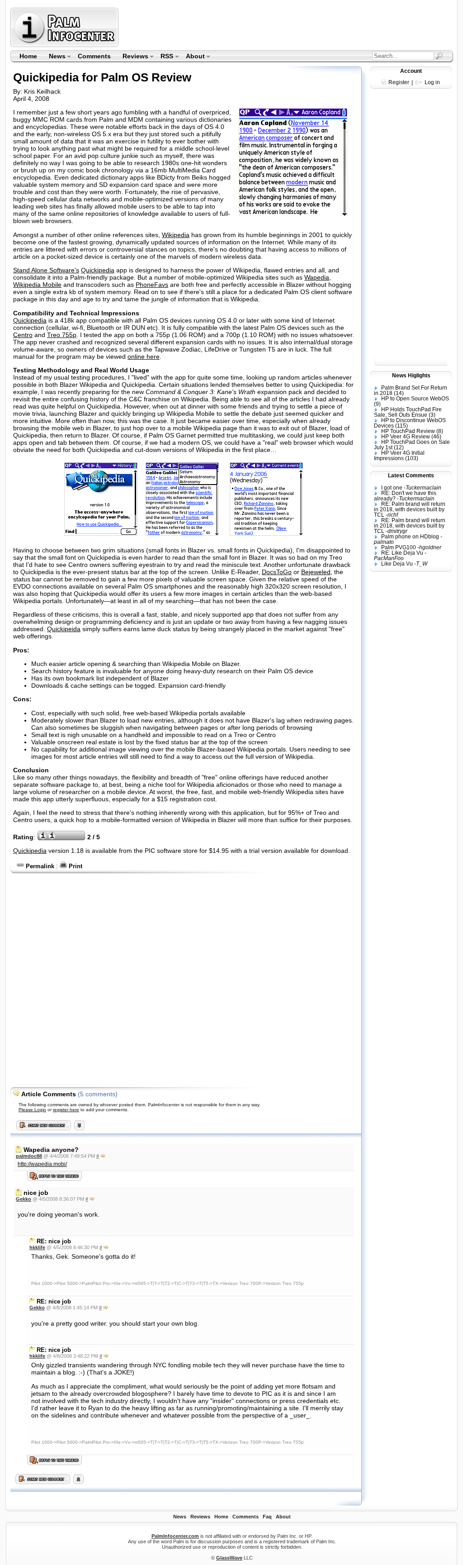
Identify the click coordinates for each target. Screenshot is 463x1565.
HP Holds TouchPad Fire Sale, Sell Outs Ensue (408, 412)
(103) (411, 458)
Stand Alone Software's (46, 270)
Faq (267, 1516)
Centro (23, 334)
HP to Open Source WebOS (415, 398)
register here (66, 1109)
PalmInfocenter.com (175, 1536)
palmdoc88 (29, 1156)
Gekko (23, 1199)
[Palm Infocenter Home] (65, 45)
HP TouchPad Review (408, 431)
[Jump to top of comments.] (78, 1481)
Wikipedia (175, 234)
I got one (391, 487)
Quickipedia (97, 270)
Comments (94, 56)
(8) (439, 431)
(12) (399, 447)
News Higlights (411, 375)
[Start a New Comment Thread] (43, 1481)
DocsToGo (277, 572)
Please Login (32, 1109)
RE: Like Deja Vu (402, 553)
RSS (164, 57)
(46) (436, 436)
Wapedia (316, 277)
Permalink (39, 866)
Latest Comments (411, 475)
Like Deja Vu (397, 563)
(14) (399, 393)
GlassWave (229, 1557)
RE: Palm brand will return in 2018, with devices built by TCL (409, 509)
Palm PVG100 (398, 547)
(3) (432, 415)
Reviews (132, 57)
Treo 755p (61, 334)
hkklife (37, 1247)
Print (74, 866)
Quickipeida (63, 629)
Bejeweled (316, 572)
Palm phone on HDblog (410, 536)
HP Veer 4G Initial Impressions (399, 455)
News (54, 57)
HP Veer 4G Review (405, 436)
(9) (377, 404)
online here (144, 356)
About (192, 57)
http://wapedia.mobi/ (42, 1164)
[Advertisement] (287, 27)
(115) (401, 425)
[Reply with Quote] (102, 1156)
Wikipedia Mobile (37, 284)
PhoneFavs (152, 284)
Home (28, 56)
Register (398, 82)
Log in (432, 82)
